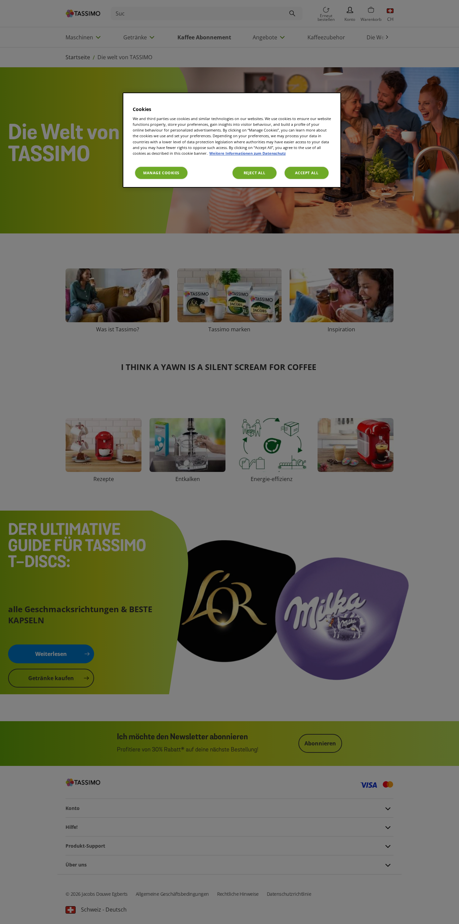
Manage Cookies (161, 172)
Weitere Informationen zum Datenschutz (247, 153)
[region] (232, 140)
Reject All (254, 172)
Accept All (307, 172)
